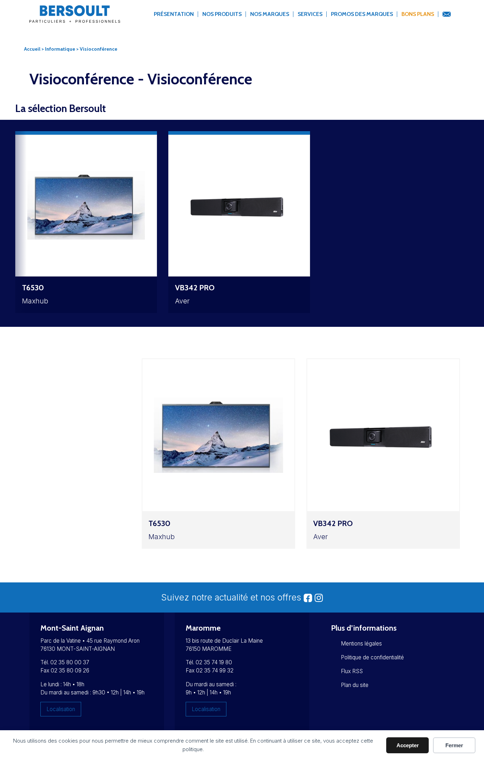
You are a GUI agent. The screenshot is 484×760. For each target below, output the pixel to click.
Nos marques (269, 14)
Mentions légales (361, 643)
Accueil (32, 49)
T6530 (33, 287)
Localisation (60, 709)
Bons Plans (417, 14)
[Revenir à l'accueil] (74, 18)
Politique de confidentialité (372, 657)
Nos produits (222, 14)
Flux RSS (352, 671)
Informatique (60, 49)
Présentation (174, 14)
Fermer (454, 745)
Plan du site (354, 685)
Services (310, 14)
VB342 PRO (195, 287)
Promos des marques (362, 14)
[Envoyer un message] (446, 14)
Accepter (407, 745)
